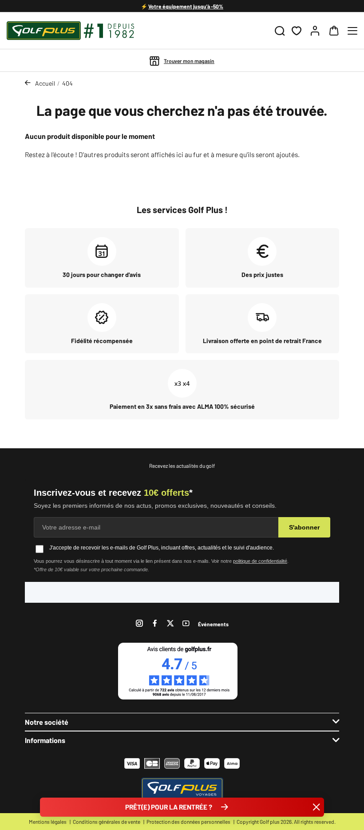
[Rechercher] (279, 30)
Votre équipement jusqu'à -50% (185, 6)
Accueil (45, 83)
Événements (213, 624)
